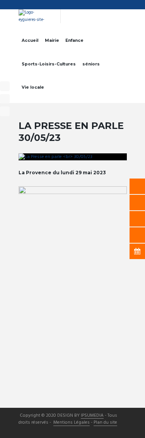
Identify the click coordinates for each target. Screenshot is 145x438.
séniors (91, 64)
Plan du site (105, 423)
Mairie (52, 40)
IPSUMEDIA (92, 416)
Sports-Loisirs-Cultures (49, 64)
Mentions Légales (71, 423)
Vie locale (33, 87)
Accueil (30, 40)
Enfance (74, 40)
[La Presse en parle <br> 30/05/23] (73, 156)
